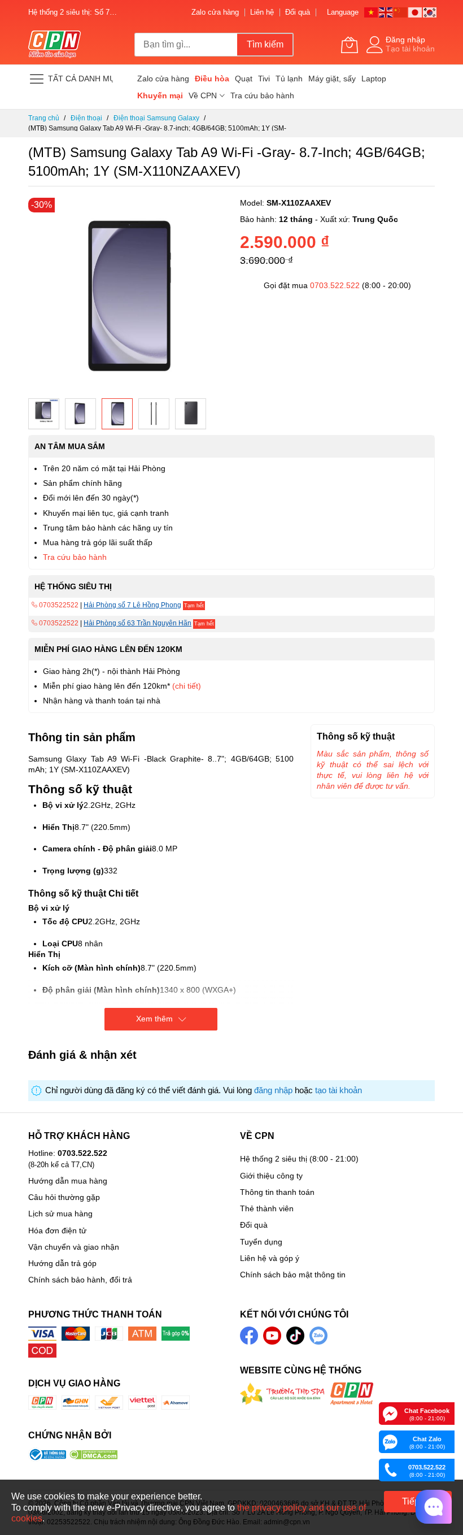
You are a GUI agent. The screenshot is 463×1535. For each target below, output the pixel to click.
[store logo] (54, 45)
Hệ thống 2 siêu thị (273, 1158)
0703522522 (57, 605)
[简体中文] (401, 11)
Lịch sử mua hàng (60, 1213)
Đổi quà (297, 12)
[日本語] (415, 11)
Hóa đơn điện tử (57, 1230)
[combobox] (186, 44)
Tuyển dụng (261, 1241)
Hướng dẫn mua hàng (67, 1180)
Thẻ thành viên (267, 1208)
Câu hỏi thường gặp (64, 1197)
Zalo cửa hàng (215, 12)
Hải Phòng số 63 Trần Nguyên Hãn (137, 623)
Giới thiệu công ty (271, 1175)
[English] (386, 11)
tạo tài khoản (338, 1090)
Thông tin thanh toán (277, 1192)
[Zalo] (390, 1441)
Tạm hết (194, 605)
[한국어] (430, 11)
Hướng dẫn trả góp (62, 1263)
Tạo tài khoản (410, 48)
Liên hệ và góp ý (269, 1258)
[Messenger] (390, 1412)
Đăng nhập (405, 39)
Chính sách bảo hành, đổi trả (80, 1279)
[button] (43, 413)
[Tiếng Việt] (371, 11)
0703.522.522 (335, 285)
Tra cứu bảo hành (75, 557)
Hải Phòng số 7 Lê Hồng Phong (132, 605)
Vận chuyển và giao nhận (73, 1246)
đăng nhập (273, 1090)
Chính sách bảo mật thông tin (293, 1274)
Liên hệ (262, 12)
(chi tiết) (186, 685)
